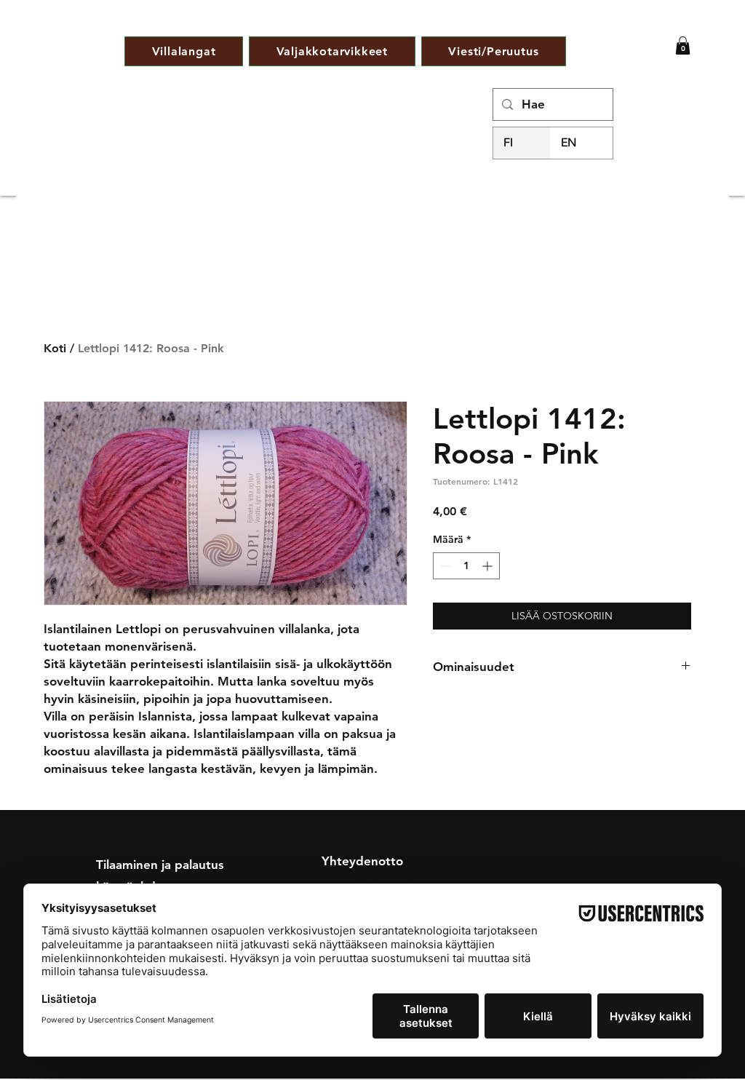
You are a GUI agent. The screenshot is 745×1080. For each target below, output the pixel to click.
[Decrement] (444, 566)
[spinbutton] (466, 566)
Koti (55, 348)
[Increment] (488, 566)
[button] (682, 45)
